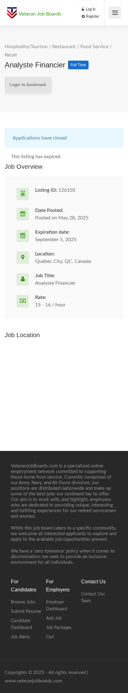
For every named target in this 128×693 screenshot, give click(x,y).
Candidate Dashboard (21, 624)
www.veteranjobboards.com (33, 681)
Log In (90, 9)
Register (92, 16)
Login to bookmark (28, 84)
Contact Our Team (93, 597)
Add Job (54, 618)
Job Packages (58, 628)
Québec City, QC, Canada (63, 261)
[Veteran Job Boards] (11, 9)
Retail (11, 55)
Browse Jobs (23, 602)
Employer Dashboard (56, 605)
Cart (50, 637)
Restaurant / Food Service (80, 46)
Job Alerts (20, 637)
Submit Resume (26, 611)
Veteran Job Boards (40, 13)
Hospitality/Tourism (26, 46)
